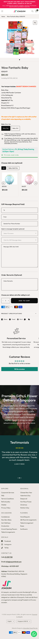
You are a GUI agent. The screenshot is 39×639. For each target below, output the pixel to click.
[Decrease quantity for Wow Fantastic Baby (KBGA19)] (2, 300)
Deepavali (23, 499)
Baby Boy (6, 128)
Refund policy (5, 502)
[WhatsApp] (25, 319)
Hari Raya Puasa (25, 502)
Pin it (21, 319)
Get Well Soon (5, 523)
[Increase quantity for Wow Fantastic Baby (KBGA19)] (8, 300)
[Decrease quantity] (6, 182)
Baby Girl (15, 128)
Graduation (5, 526)
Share (5, 319)
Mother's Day (24, 508)
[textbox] (14, 233)
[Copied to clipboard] (29, 319)
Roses (22, 526)
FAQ (2, 496)
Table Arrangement (26, 523)
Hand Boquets (25, 517)
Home (3, 16)
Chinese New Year (26, 492)
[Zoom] (35, 23)
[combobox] (19, 233)
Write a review (19, 369)
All (3, 168)
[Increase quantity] (12, 182)
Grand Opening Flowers (9, 529)
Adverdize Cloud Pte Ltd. (30, 628)
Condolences (5, 517)
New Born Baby (6, 520)
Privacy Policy (5, 508)
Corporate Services (7, 492)
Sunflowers (24, 529)
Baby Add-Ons (13, 168)
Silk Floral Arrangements (28, 520)
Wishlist (3, 505)
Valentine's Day (25, 496)
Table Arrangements (8, 532)
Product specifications (11, 313)
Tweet (13, 319)
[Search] (32, 11)
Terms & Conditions (7, 499)
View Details (9, 186)
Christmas (23, 505)
